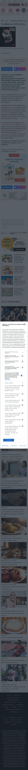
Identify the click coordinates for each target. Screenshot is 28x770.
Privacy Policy (22, 445)
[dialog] (14, 385)
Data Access (14, 445)
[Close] (24, 324)
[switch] (22, 356)
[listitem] (14, 352)
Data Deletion (5, 445)
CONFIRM (8, 440)
